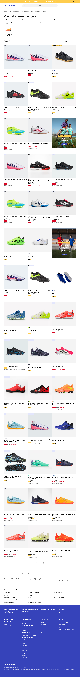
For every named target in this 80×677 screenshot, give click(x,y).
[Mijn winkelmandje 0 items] (74, 5)
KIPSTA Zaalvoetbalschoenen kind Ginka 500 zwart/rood (38, 181)
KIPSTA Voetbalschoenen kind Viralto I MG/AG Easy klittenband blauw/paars (39, 367)
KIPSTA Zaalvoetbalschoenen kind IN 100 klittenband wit (37, 255)
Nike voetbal (6, 595)
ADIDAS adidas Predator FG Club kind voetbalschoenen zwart (61, 217)
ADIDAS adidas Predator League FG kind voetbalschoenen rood (61, 365)
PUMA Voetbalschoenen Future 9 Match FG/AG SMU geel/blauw (15, 217)
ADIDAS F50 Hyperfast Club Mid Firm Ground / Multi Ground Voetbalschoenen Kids (39, 440)
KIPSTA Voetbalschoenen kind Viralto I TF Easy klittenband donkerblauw (39, 515)
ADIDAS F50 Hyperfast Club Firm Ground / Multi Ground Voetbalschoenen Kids (15, 365)
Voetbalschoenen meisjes (8, 35)
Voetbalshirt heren (8, 594)
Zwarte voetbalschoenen (9, 602)
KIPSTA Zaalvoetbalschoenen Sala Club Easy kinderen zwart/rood (38, 404)
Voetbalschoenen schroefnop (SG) (11, 599)
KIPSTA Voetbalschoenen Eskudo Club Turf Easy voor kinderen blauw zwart (63, 440)
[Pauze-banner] (73, 1)
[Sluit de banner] (75, 1)
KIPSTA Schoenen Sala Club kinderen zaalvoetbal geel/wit (64, 108)
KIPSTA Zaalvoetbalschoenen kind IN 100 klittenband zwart (62, 72)
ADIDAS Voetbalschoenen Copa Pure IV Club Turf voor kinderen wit (39, 218)
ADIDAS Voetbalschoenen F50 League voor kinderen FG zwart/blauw (62, 180)
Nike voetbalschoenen (8, 600)
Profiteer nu (64, 144)
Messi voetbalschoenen (58, 599)
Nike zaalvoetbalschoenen (9, 597)
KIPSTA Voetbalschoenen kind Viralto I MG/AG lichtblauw (14, 515)
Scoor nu (64, 254)
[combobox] (73, 41)
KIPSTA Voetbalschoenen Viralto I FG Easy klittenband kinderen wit (38, 552)
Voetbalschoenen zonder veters (35, 599)
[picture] (16, 57)
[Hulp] (69, 5)
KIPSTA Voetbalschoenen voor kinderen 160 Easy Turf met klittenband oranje (63, 515)
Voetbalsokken (31, 600)
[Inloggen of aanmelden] (72, 5)
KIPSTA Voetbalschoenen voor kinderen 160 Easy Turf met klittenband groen (39, 478)
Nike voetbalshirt (56, 594)
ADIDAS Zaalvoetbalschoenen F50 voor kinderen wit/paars (15, 72)
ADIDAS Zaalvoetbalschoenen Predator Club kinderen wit (38, 144)
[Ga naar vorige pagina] (35, 563)
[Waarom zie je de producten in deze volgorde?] (63, 41)
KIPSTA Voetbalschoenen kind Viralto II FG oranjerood (62, 551)
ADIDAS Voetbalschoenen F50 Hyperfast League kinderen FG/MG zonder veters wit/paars (39, 71)
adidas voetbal (7, 592)
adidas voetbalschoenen (58, 595)
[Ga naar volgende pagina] (44, 563)
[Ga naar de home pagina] (9, 5)
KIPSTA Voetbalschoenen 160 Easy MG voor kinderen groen (14, 255)
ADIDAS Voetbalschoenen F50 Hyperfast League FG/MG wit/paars (15, 180)
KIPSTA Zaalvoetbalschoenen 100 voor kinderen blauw (63, 292)
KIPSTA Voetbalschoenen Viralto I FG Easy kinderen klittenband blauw (13, 329)
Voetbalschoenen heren (58, 592)
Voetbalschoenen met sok (58, 597)
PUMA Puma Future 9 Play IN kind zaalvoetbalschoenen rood (11, 551)
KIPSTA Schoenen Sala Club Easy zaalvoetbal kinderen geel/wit (38, 329)
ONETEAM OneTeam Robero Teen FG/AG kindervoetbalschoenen (13, 477)
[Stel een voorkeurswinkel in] (66, 5)
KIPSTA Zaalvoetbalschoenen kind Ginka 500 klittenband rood (14, 404)
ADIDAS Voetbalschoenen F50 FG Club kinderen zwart (15, 108)
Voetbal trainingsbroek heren (34, 602)
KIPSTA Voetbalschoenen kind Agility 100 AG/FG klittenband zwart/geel (39, 108)
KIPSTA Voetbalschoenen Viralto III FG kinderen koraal (63, 404)
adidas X (30, 597)
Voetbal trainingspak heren (34, 592)
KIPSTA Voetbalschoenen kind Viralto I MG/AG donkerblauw (63, 478)
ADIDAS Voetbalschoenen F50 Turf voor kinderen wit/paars (15, 291)
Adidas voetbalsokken (33, 594)
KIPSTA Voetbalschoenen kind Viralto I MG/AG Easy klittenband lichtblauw (14, 441)
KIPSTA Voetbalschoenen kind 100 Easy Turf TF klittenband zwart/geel (39, 291)
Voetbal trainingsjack (32, 595)
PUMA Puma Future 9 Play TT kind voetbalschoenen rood (60, 328)
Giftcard (74, 9)
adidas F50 (55, 600)
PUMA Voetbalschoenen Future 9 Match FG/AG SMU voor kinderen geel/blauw (15, 144)
